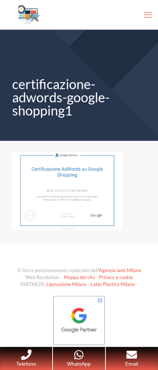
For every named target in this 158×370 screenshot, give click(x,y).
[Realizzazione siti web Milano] (79, 15)
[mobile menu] (148, 14)
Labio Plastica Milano (112, 284)
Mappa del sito (79, 277)
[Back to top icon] (143, 355)
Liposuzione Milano (66, 284)
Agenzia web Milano (120, 270)
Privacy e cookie (116, 277)
